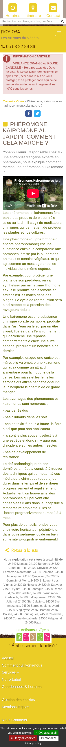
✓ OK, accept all (46, 732)
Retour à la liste (24, 550)
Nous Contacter (14, 720)
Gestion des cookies (18, 700)
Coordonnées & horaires (21, 687)
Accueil (7, 658)
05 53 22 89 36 (20, 46)
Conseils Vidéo (14, 101)
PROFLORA (20, 35)
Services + (10, 672)
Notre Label (11, 679)
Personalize (49, 738)
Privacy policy (33, 743)
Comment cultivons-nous (22, 665)
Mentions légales (15, 707)
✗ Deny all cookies (23, 738)
